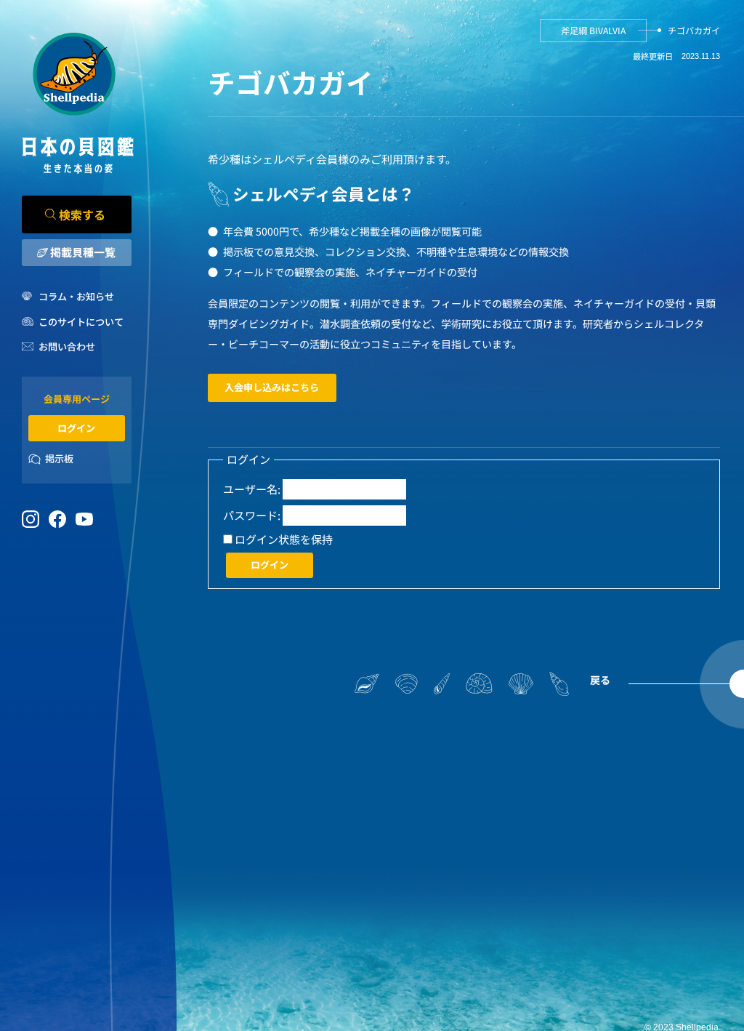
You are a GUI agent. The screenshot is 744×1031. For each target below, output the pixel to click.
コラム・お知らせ (76, 296)
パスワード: (251, 515)
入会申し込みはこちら (272, 387)
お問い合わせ (67, 346)
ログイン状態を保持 (284, 539)
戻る (600, 680)
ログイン (76, 428)
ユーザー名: (251, 489)
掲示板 (59, 458)
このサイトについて (81, 322)
